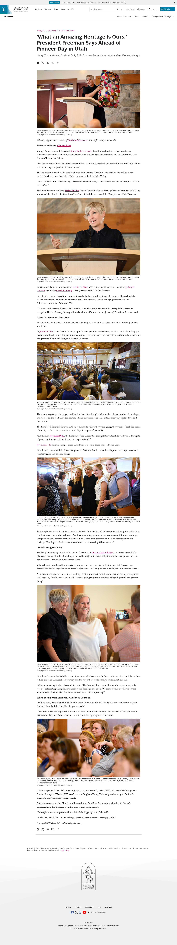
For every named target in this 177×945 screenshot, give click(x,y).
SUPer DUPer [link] (72, 190)
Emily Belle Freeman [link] (80, 151)
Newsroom (8, 17)
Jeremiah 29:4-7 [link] (47, 331)
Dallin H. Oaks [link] (80, 287)
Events (136, 16)
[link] (38, 829)
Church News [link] (64, 145)
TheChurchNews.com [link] (77, 140)
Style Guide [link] (65, 850)
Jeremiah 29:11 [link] (57, 435)
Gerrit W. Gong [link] (64, 290)
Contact (145, 16)
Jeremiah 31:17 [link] (44, 444)
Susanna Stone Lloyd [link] (102, 552)
